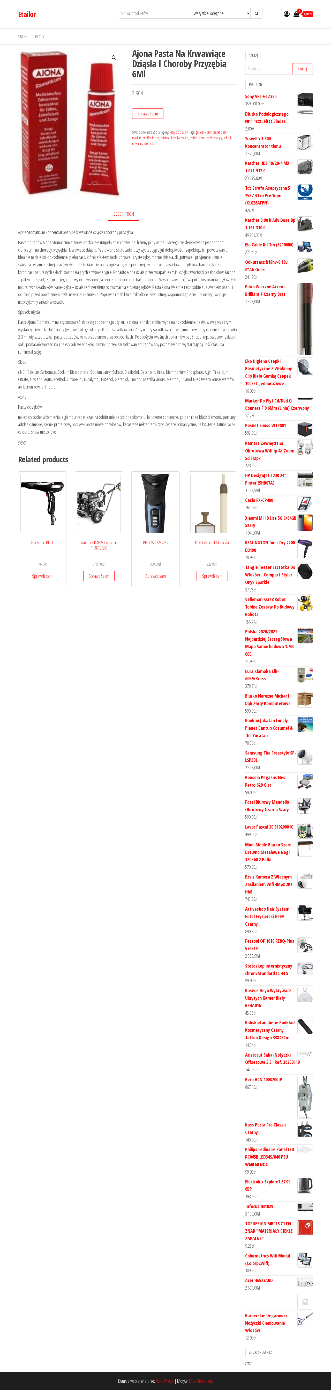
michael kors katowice (174, 137)
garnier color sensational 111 (213, 132)
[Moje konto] (287, 14)
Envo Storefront (201, 1381)
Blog (39, 36)
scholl (227, 137)
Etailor (27, 14)
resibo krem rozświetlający (206, 137)
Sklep (22, 36)
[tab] (127, 214)
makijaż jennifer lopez (145, 137)
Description (124, 214)
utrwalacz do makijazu (145, 143)
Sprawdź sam (148, 114)
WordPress (165, 1381)
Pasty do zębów (179, 132)
